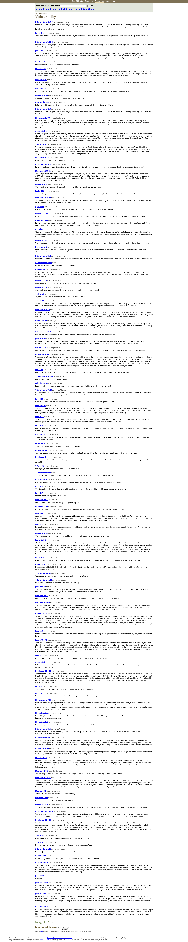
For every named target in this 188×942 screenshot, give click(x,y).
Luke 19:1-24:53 (41, 907)
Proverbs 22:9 (41, 280)
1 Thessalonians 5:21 (44, 376)
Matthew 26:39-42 (43, 171)
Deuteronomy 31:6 (43, 164)
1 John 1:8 (39, 835)
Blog (113, 1)
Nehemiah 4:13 (41, 804)
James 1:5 (39, 693)
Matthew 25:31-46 (43, 778)
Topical (99, 1)
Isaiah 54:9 (40, 434)
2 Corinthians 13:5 (43, 729)
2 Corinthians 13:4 (43, 256)
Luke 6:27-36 (40, 68)
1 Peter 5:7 (39, 466)
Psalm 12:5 (39, 191)
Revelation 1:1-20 (42, 354)
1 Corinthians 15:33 (43, 262)
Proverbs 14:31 (41, 533)
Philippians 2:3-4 (42, 713)
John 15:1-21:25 (41, 862)
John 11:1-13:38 (41, 882)
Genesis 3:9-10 (41, 662)
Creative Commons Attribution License (59, 938)
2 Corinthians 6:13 (43, 849)
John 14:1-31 (40, 405)
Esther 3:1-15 (40, 540)
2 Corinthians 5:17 (43, 472)
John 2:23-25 (40, 338)
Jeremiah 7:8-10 (41, 229)
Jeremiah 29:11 (41, 506)
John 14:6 (39, 399)
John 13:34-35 (41, 80)
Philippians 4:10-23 (43, 700)
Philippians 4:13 (42, 157)
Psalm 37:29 (40, 443)
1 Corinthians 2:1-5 (43, 738)
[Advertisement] (168, 18)
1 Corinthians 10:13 (43, 390)
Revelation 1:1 (41, 457)
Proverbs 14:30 (41, 95)
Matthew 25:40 (41, 771)
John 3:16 (39, 486)
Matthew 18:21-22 (43, 198)
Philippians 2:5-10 (42, 118)
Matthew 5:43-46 (42, 602)
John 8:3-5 (39, 417)
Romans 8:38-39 (42, 749)
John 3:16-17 (40, 587)
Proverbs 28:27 (41, 184)
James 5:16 (39, 33)
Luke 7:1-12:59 (41, 757)
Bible (41, 931)
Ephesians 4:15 (41, 383)
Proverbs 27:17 (41, 797)
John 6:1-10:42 (41, 893)
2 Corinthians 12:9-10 (44, 22)
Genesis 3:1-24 (41, 131)
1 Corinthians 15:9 (43, 332)
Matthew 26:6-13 (42, 310)
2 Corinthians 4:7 (42, 102)
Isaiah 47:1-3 (40, 513)
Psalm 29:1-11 (41, 321)
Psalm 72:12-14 (41, 220)
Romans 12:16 (41, 479)
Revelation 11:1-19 (43, 820)
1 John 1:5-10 (40, 144)
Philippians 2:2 (41, 722)
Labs (107, 1)
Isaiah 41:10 (40, 88)
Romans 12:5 (40, 856)
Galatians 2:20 (41, 564)
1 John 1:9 (39, 206)
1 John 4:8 (39, 294)
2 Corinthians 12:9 (43, 109)
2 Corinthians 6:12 (43, 573)
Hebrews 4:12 (41, 247)
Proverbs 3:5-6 (41, 240)
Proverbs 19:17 (41, 287)
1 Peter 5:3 (39, 842)
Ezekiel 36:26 (40, 347)
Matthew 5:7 (40, 791)
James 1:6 (39, 369)
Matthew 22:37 (41, 595)
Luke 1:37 (39, 493)
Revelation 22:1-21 (43, 671)
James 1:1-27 (40, 51)
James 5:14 (39, 557)
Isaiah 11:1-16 (41, 640)
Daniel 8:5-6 (40, 269)
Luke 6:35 (39, 425)
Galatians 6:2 (41, 62)
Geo (89, 1)
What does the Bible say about (48, 6)
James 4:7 (39, 686)
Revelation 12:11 (42, 450)
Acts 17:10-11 (40, 301)
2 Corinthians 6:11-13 (44, 42)
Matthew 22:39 (41, 500)
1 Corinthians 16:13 (43, 580)
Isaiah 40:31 (40, 631)
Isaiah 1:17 (40, 655)
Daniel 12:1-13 (41, 613)
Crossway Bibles (44, 940)
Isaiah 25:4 (40, 524)
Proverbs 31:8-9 (41, 213)
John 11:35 (39, 876)
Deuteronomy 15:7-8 (44, 811)
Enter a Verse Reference (52, 927)
